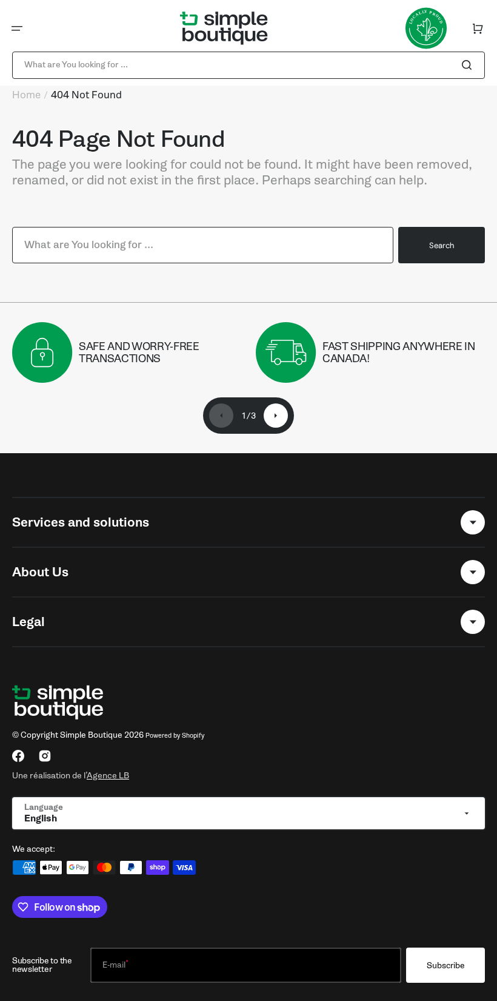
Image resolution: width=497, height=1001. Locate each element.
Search (441, 245)
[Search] (469, 65)
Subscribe (446, 965)
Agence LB (108, 775)
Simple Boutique (91, 735)
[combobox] (248, 65)
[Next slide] (276, 415)
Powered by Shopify (174, 736)
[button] (17, 28)
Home (26, 95)
